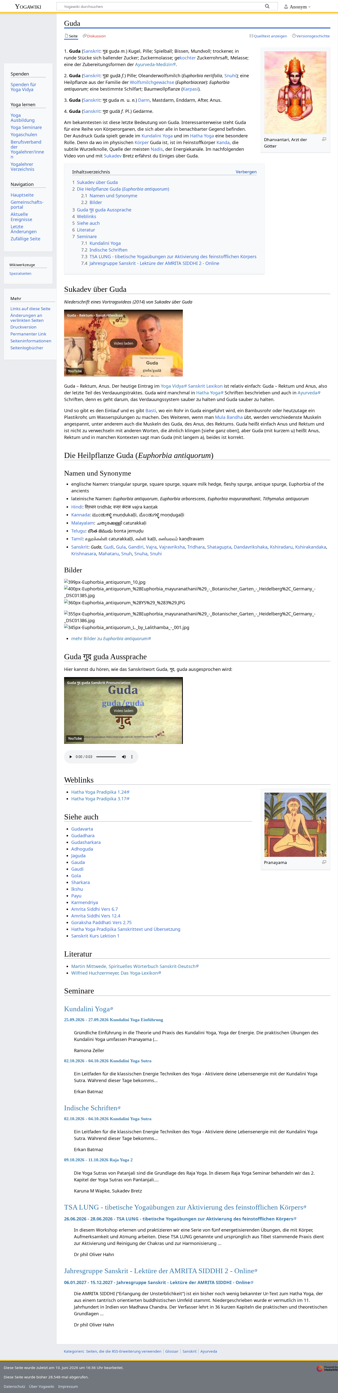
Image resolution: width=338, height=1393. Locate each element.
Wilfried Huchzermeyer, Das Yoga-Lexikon (114, 973)
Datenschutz (14, 1386)
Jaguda (78, 856)
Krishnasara (83, 554)
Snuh (126, 554)
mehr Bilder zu (109, 638)
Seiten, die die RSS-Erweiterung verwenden (123, 1351)
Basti (150, 410)
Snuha (140, 554)
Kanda (223, 142)
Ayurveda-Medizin (153, 64)
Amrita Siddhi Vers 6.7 (94, 909)
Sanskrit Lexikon (205, 386)
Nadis (157, 149)
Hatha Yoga (202, 136)
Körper (142, 142)
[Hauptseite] (28, 36)
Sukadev (112, 156)
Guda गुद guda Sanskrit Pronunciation (98, 682)
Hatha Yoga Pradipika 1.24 (98, 792)
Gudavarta (82, 829)
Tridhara (196, 547)
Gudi (109, 547)
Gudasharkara (86, 842)
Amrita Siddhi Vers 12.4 (95, 916)
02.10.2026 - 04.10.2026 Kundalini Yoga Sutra (107, 1060)
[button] (123, 343)
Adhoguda (82, 849)
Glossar (171, 1351)
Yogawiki (28, 6)
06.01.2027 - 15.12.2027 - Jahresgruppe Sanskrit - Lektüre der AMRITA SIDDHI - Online (157, 1282)
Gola (76, 876)
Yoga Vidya (172, 386)
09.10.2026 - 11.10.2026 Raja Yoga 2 (98, 1159)
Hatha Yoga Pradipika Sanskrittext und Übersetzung (125, 929)
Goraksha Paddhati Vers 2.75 (101, 922)
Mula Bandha (229, 417)
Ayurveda (307, 393)
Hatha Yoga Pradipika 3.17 (98, 799)
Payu (76, 896)
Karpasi (190, 89)
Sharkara (80, 882)
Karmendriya (84, 902)
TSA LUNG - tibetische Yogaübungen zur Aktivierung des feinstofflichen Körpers (183, 1207)
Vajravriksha (172, 547)
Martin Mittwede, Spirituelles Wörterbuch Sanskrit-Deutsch (133, 966)
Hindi (76, 507)
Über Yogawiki (41, 1386)
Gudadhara (83, 835)
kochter (188, 58)
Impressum (68, 1386)
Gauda (78, 862)
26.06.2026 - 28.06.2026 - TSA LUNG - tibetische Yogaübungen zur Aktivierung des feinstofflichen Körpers (178, 1219)
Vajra (151, 547)
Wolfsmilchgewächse (152, 82)
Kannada (80, 515)
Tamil (77, 539)
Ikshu (77, 889)
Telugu (78, 531)
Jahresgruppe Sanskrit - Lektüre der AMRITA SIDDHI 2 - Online (159, 1271)
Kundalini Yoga (157, 136)
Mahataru (108, 554)
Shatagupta (219, 547)
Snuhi (230, 75)
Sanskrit (91, 51)
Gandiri (136, 547)
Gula (121, 547)
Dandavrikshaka (250, 547)
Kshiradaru (281, 547)
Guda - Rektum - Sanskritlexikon (95, 315)
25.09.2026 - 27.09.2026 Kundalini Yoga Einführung (113, 1019)
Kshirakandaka (310, 547)
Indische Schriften (90, 1108)
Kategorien (73, 1351)
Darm (144, 100)
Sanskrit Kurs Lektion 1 (95, 936)
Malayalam (82, 523)
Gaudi (77, 869)
